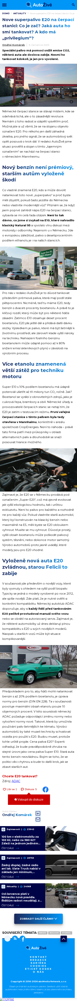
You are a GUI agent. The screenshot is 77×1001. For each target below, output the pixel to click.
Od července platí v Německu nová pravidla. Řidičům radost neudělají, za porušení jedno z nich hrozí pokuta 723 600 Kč (21, 900)
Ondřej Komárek (13, 44)
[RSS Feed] (14, 939)
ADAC (16, 781)
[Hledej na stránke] (73, 5)
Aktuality (19, 13)
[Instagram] (7, 939)
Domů (6, 13)
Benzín (42, 933)
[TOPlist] (7, 999)
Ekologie (54, 933)
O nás (38, 971)
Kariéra (39, 963)
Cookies (38, 965)
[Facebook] (22, 939)
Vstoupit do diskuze (30, 799)
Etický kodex (38, 968)
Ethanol (66, 933)
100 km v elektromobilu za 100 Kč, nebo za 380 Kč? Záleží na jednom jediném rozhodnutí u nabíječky (20, 842)
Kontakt (38, 957)
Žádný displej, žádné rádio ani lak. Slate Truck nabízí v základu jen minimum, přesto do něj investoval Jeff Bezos (21, 872)
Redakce (38, 960)
